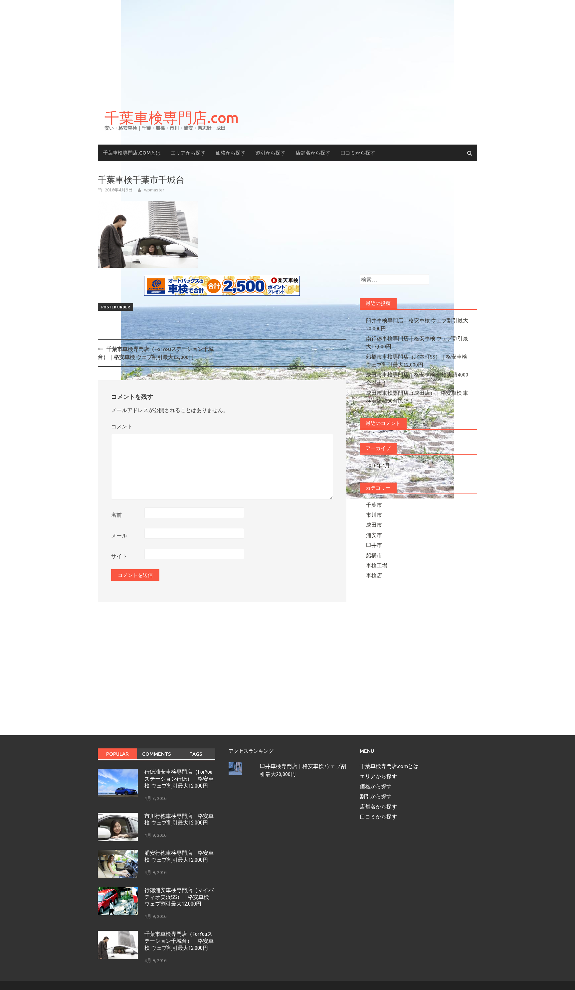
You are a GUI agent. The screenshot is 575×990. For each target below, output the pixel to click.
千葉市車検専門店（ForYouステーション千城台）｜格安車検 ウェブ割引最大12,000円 (179, 941)
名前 (116, 514)
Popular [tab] (117, 754)
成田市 (374, 524)
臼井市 (374, 545)
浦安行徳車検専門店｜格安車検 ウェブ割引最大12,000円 (179, 856)
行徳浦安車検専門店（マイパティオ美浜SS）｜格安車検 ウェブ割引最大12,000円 (179, 897)
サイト (119, 556)
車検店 (374, 575)
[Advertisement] (287, 49)
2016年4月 (378, 465)
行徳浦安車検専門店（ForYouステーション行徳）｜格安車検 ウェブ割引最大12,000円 (179, 779)
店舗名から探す (312, 153)
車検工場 (376, 565)
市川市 (374, 514)
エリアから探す (188, 153)
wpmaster (154, 190)
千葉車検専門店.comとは (132, 153)
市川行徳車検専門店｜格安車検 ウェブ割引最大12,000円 (179, 819)
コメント (121, 426)
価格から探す (231, 153)
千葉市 (374, 504)
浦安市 (374, 535)
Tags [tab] (195, 754)
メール (119, 535)
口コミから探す (357, 153)
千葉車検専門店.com (171, 117)
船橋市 (374, 555)
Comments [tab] (156, 754)
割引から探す (271, 153)
